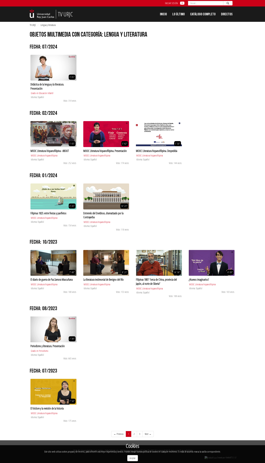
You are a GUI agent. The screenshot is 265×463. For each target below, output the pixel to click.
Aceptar (133, 458)
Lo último (178, 14)
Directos (227, 14)
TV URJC (33, 25)
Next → (148, 434)
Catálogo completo (203, 14)
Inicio (163, 14)
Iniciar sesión (171, 3)
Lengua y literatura (48, 25)
